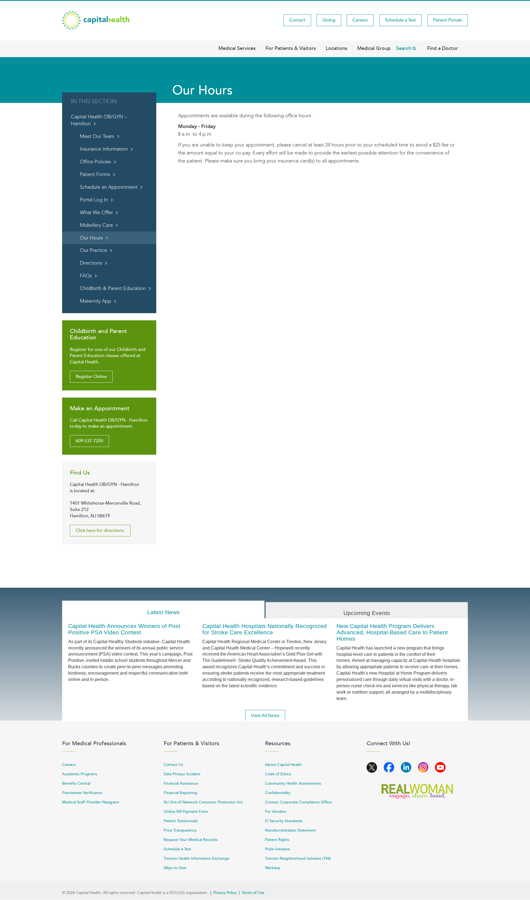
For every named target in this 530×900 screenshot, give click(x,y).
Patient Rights (277, 839)
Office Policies (95, 162)
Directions (91, 263)
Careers (360, 20)
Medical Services (237, 48)
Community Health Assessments (293, 783)
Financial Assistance (181, 783)
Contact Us (173, 764)
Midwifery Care (96, 225)
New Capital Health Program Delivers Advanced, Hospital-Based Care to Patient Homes (392, 632)
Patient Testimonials (181, 821)
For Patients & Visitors (291, 48)
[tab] (163, 610)
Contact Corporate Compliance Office (298, 802)
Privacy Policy (225, 892)
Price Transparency (180, 830)
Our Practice (93, 250)
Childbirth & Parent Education (113, 288)
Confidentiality (277, 792)
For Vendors (275, 811)
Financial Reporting (180, 792)
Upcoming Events (366, 613)
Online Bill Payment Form (186, 811)
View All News (265, 715)
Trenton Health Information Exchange (196, 858)
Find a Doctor (442, 48)
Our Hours (91, 238)
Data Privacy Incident (182, 774)
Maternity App (95, 301)
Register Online (91, 376)
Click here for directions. (100, 530)
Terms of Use (253, 892)
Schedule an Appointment (108, 187)
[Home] (95, 20)
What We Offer (96, 212)
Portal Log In (94, 200)
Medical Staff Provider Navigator (90, 802)
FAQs (86, 276)
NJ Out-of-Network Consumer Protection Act (203, 802)
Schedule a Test (400, 20)
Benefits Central (76, 783)
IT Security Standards (283, 821)
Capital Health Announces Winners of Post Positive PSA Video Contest (124, 629)
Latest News (163, 612)
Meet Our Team (97, 136)
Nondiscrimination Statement (290, 830)
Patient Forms (95, 174)
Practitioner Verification (82, 792)
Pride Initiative (277, 849)
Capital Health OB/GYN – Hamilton (99, 120)
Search (403, 48)
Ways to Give (175, 868)
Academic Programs (79, 774)
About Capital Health (283, 764)
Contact (297, 20)
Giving (328, 20)
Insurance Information (104, 149)
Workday (272, 868)
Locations (336, 48)
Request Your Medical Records (191, 839)
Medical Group (374, 48)
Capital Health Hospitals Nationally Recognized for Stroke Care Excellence (264, 629)
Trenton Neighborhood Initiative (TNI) (298, 858)
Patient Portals (447, 20)
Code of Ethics (278, 774)
